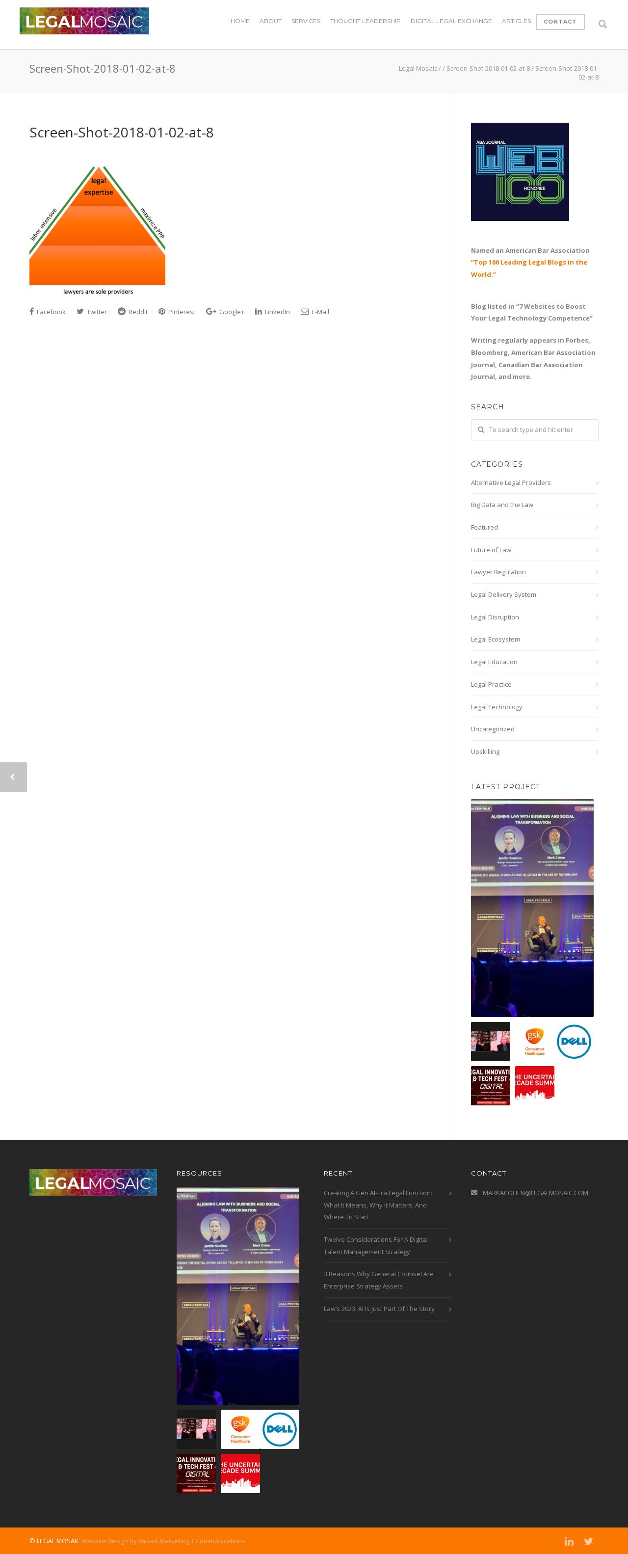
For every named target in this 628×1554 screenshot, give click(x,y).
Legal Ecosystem (495, 639)
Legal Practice (491, 684)
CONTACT (560, 21)
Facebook (50, 311)
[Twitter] (589, 1541)
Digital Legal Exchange (451, 21)
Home (240, 21)
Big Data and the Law (502, 504)
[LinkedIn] (569, 1541)
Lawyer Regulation (498, 571)
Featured (484, 527)
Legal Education (494, 661)
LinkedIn (276, 311)
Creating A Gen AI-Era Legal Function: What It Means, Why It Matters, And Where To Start (378, 1204)
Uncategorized (493, 728)
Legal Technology (497, 706)
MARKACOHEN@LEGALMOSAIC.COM (535, 1192)
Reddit (137, 311)
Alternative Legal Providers (511, 482)
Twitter (96, 311)
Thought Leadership (365, 21)
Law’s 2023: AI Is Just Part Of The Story (379, 1308)
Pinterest (181, 311)
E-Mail (319, 311)
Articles (516, 21)
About (271, 21)
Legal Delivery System (503, 594)
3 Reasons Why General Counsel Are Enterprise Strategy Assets (379, 1279)
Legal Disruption (495, 617)
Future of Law (491, 549)
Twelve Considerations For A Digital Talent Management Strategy (376, 1245)
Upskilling (485, 751)
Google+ (231, 311)
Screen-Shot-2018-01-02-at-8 (121, 132)
